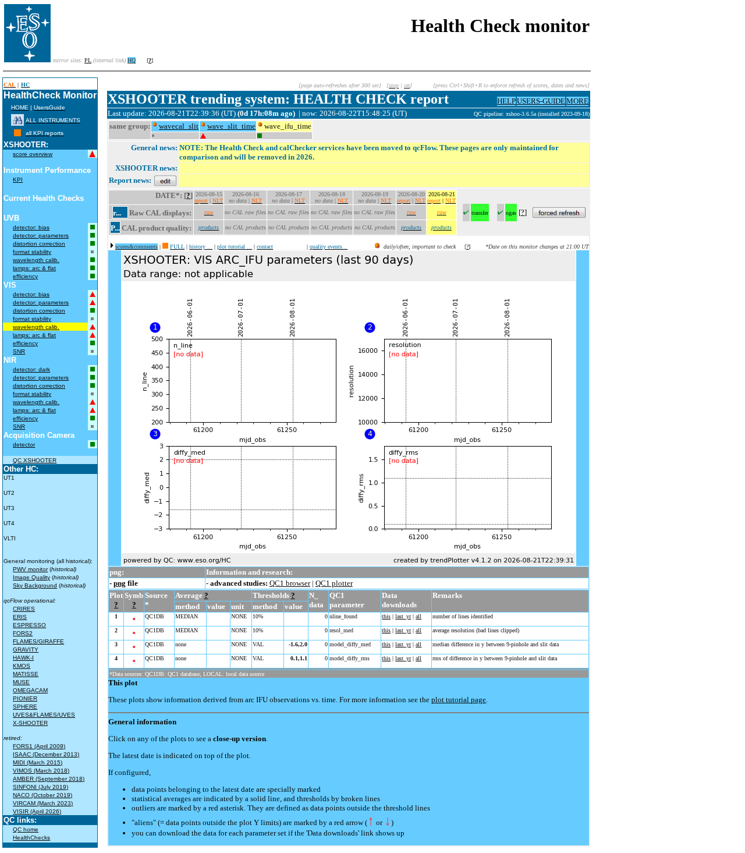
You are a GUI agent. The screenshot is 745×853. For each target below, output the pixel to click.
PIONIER (25, 698)
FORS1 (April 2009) (39, 746)
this (386, 616)
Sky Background (35, 585)
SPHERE (25, 706)
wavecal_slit (178, 126)
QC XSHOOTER (34, 460)
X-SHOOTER (30, 723)
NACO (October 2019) (42, 795)
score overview (32, 154)
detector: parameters (41, 235)
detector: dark (31, 369)
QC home (25, 829)
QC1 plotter (334, 583)
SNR (19, 351)
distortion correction (39, 243)
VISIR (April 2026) (37, 811)
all (418, 616)
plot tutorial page (458, 699)
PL (87, 60)
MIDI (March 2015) (37, 762)
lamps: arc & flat (34, 268)
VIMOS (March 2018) (41, 770)
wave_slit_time (231, 126)
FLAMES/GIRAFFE (38, 641)
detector (24, 444)
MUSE (21, 682)
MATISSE (25, 674)
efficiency (25, 276)
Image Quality (31, 577)
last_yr (403, 616)
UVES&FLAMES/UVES (44, 715)
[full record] (165, 246)
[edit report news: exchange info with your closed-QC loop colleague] (165, 180)
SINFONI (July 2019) (40, 787)
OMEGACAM (30, 690)
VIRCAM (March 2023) (43, 803)
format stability (32, 252)
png (119, 583)
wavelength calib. (36, 260)
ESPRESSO (29, 625)
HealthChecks (31, 837)
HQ (131, 60)
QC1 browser (289, 583)
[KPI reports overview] (17, 133)
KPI (18, 179)
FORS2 (23, 633)
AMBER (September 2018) (48, 779)
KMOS (21, 666)
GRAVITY (25, 649)
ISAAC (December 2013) (46, 754)
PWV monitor (30, 569)
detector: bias (31, 227)
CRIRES (24, 609)
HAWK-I (23, 657)
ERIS (20, 617)
